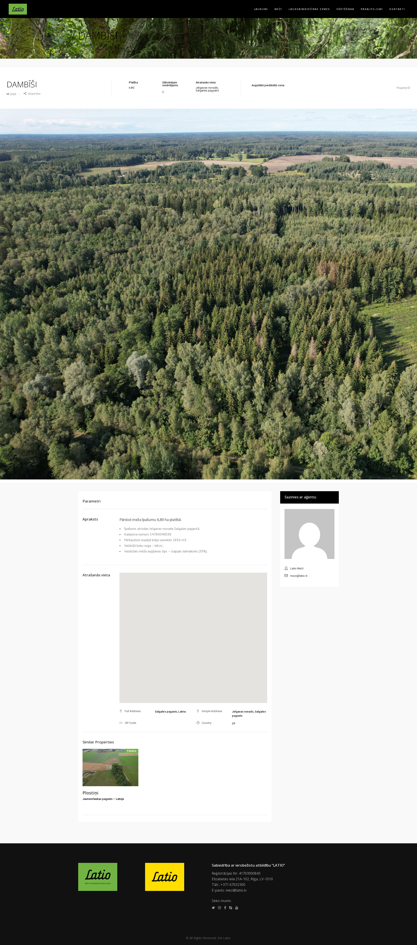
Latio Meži (296, 568)
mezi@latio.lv (299, 575)
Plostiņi (90, 793)
